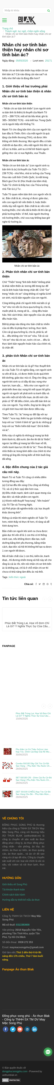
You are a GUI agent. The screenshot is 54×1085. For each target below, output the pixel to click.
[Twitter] (40, 584)
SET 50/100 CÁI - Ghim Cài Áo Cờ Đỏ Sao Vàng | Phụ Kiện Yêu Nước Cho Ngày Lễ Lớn (34, 780)
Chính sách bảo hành (13, 894)
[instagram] (27, 1029)
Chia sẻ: (29, 584)
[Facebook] (36, 584)
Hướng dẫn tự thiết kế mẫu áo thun (21, 900)
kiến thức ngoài (17, 577)
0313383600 (23, 924)
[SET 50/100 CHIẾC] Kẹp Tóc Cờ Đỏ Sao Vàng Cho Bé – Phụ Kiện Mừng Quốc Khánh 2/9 (33, 794)
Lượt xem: (38, 60)
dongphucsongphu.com (14, 1071)
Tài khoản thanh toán (13, 889)
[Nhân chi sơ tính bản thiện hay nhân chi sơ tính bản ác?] (47, 584)
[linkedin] (34, 1029)
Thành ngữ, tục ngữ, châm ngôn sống (25, 31)
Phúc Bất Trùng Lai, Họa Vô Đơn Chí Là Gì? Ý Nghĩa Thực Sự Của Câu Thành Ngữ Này (27, 626)
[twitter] (13, 1029)
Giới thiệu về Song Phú (14, 884)
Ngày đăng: (8, 60)
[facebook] (5, 1029)
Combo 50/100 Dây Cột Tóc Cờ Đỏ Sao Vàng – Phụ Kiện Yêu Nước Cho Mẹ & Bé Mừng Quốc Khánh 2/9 (33, 765)
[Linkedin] (44, 584)
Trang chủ (7, 28)
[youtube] (20, 1029)
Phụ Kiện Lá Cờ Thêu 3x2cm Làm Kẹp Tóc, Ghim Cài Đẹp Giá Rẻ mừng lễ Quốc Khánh (34, 751)
